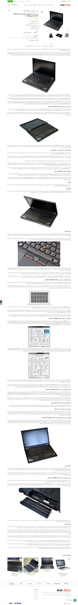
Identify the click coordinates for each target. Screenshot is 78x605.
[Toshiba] (66, 583)
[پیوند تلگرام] (30, 40)
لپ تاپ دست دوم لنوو (14, 37)
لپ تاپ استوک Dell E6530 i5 (47, 570)
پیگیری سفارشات (35, 595)
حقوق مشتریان (36, 591)
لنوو (26, 38)
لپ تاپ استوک (27, 37)
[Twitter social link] (34, 40)
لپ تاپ (32, 37)
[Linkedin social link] (31, 40)
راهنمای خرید (36, 597)
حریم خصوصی (36, 593)
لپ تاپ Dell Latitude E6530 (66, 169)
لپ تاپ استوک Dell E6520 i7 (31, 573)
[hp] (21, 583)
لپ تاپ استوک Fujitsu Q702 (63, 573)
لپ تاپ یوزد (29, 38)
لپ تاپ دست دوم (22, 37)
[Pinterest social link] (32, 40)
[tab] (51, 45)
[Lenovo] (30, 583)
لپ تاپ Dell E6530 (15, 573)
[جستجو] (16, 5)
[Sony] (57, 583)
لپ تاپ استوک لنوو (26, 10)
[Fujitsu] (12, 583)
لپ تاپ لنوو (34, 38)
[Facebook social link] (35, 40)
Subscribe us (10, 1)
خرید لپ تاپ (33, 10)
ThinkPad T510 (42, 276)
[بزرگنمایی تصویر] (68, 30)
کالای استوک (36, 599)
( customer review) (30, 19)
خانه (37, 10)
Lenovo (37, 37)
